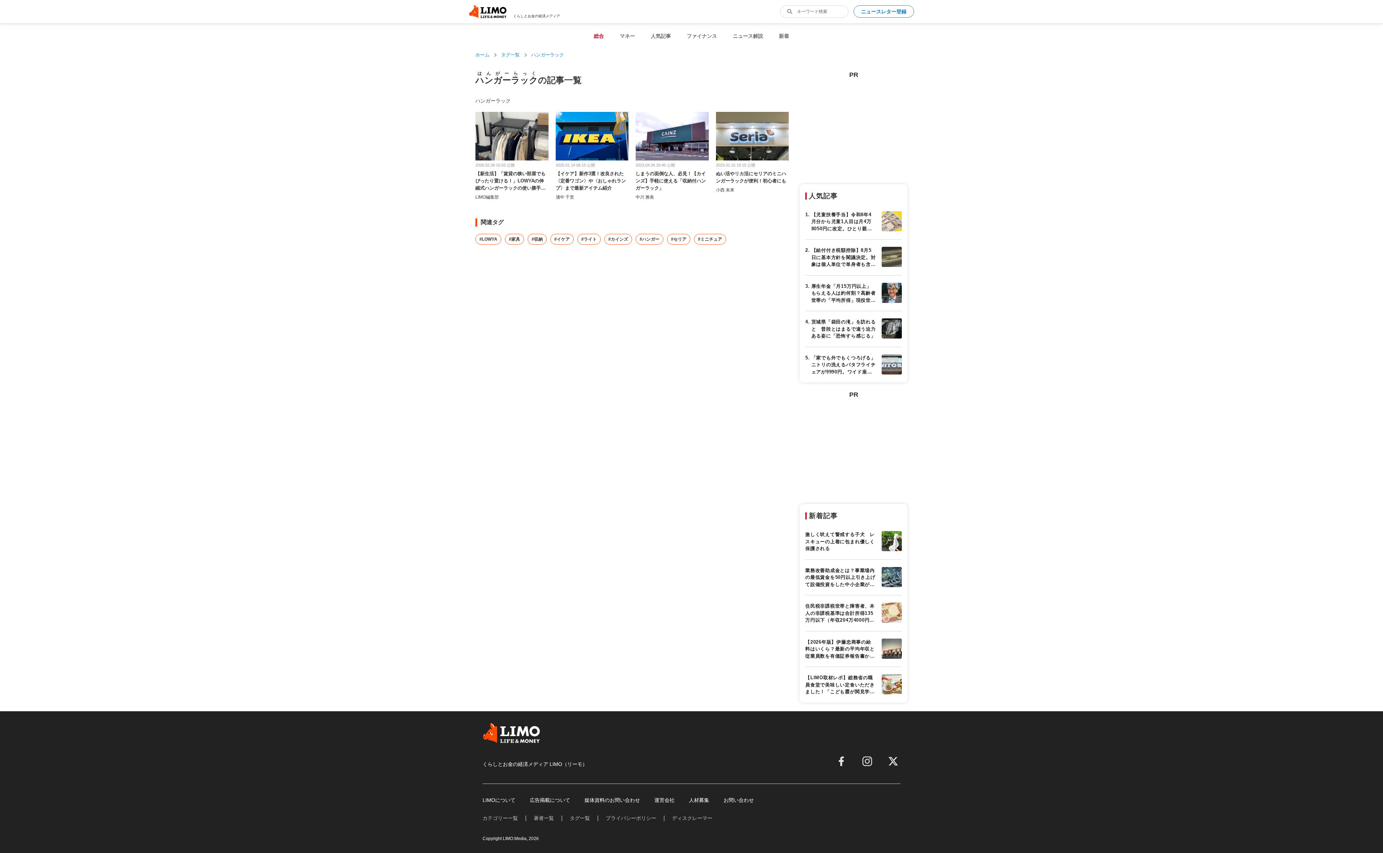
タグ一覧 (510, 55)
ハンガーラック (547, 55)
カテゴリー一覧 (500, 818)
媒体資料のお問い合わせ (612, 800)
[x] (893, 761)
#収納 (537, 239)
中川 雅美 (645, 197)
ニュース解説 (748, 36)
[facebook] (841, 761)
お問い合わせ (739, 800)
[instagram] (867, 761)
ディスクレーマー (692, 818)
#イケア (562, 239)
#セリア (678, 239)
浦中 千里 (565, 197)
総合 (599, 36)
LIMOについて (499, 800)
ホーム (482, 55)
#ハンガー (649, 239)
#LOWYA (488, 239)
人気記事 (661, 36)
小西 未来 (725, 189)
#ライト (589, 239)
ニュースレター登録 (884, 11)
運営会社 (664, 800)
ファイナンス (702, 36)
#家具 (514, 239)
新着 (784, 36)
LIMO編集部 (487, 197)
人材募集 (699, 800)
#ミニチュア (710, 239)
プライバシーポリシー (631, 818)
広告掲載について (550, 800)
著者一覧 (544, 818)
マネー (627, 36)
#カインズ (618, 239)
